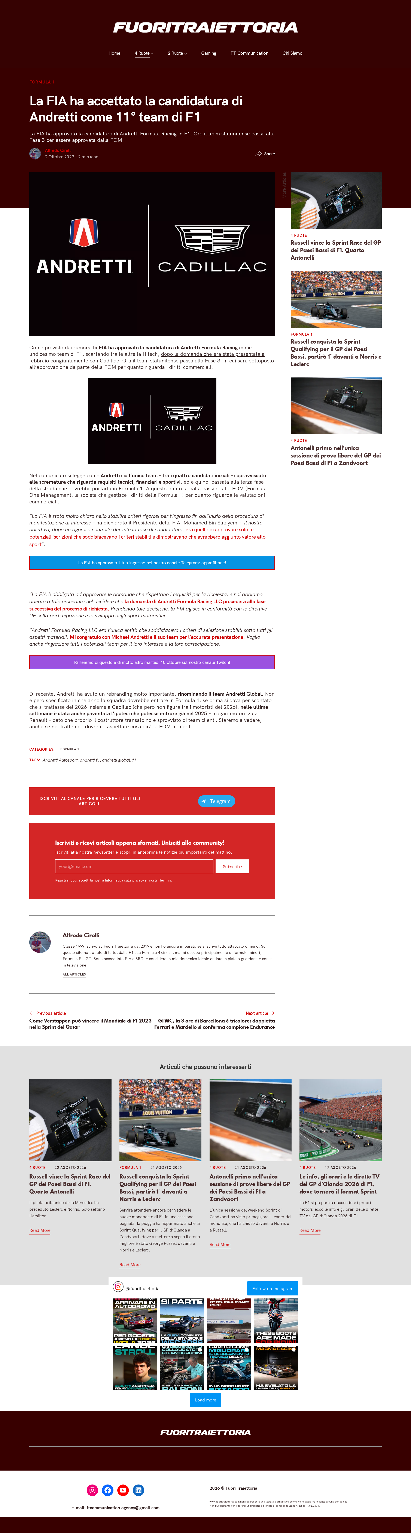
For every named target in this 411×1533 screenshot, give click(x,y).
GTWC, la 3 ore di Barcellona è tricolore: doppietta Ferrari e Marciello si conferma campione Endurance (214, 1024)
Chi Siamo (292, 7)
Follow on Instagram (272, 1288)
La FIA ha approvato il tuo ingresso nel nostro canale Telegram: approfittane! (152, 562)
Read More (39, 1230)
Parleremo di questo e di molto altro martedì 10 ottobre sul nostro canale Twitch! (152, 662)
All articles (74, 974)
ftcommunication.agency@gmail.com (123, 1507)
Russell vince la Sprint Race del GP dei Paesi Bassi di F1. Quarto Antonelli (336, 250)
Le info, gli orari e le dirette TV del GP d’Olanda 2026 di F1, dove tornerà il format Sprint (339, 1184)
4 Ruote (142, 7)
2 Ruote (175, 7)
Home (114, 7)
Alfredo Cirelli (58, 150)
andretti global (116, 760)
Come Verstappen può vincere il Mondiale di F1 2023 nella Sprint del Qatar (90, 1024)
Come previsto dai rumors (59, 347)
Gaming (208, 7)
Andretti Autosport (60, 760)
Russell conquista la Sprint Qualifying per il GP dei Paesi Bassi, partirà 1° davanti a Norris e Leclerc (336, 353)
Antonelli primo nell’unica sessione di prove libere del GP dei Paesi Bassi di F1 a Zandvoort (336, 455)
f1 (134, 760)
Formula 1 (42, 82)
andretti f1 (90, 760)
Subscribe (232, 866)
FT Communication (249, 7)
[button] (135, 1320)
